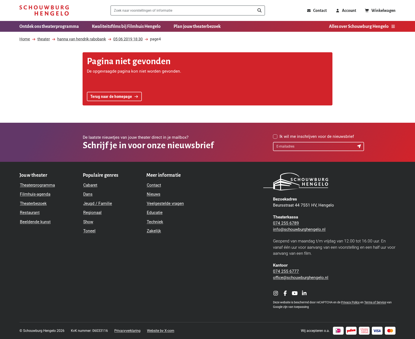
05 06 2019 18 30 (128, 39)
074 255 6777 (286, 271)
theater (43, 39)
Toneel (89, 230)
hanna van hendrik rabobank (81, 39)
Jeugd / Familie (97, 203)
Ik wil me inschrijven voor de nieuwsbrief (316, 136)
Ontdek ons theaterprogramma (49, 26)
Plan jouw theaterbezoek (197, 26)
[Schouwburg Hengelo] (44, 10)
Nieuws (153, 194)
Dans (88, 194)
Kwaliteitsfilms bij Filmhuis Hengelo (126, 26)
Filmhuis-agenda (35, 194)
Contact (154, 185)
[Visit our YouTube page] (294, 293)
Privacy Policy (350, 302)
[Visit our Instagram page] (275, 293)
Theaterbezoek (33, 203)
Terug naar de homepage (111, 96)
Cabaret (90, 185)
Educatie (155, 212)
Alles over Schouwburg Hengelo (359, 26)
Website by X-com (160, 331)
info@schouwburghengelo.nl (299, 229)
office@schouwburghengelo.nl (300, 277)
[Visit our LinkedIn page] (304, 293)
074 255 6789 (286, 223)
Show (88, 221)
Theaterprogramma (37, 185)
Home (24, 39)
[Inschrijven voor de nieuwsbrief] (359, 146)
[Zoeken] (259, 10)
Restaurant (30, 212)
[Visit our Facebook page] (285, 293)
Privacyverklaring (127, 331)
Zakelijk (154, 230)
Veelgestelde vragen (165, 203)
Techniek (155, 221)
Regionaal (92, 212)
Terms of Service (375, 302)
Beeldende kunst (35, 221)
